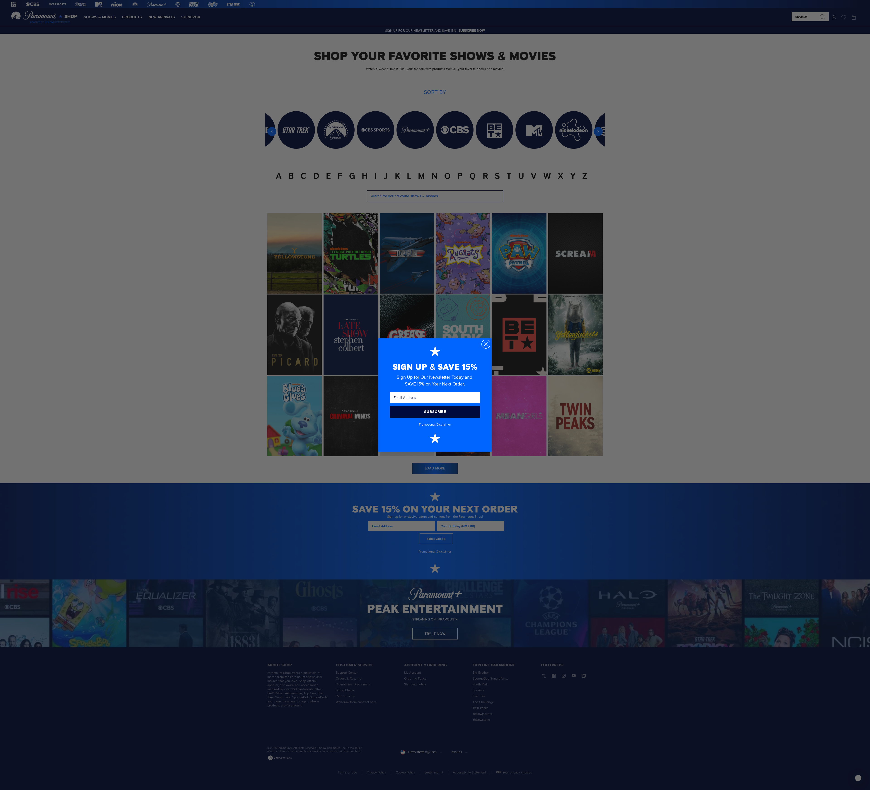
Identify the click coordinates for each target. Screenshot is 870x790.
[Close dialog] (486, 344)
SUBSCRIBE (435, 411)
